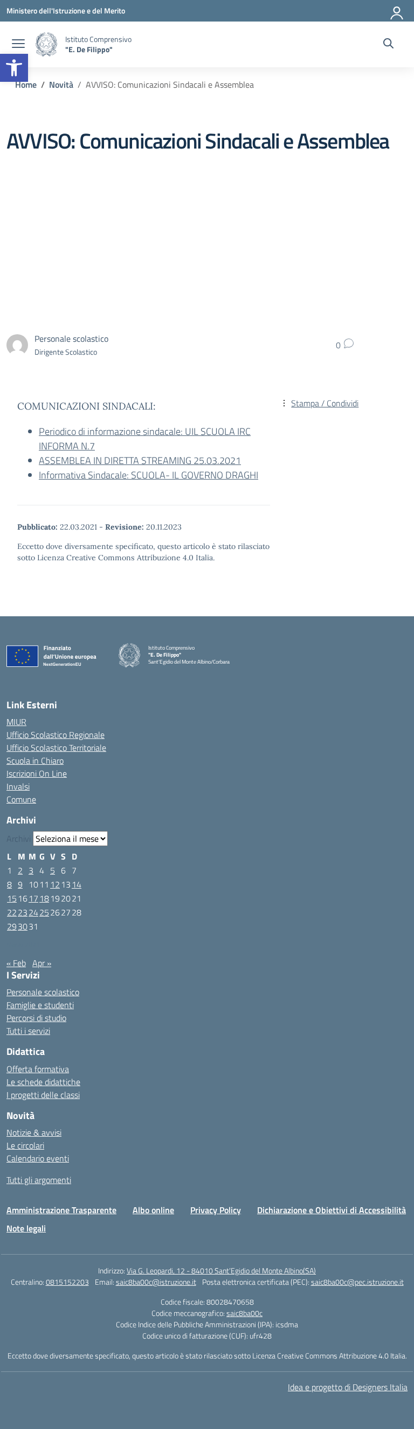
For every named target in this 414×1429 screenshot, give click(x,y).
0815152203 (67, 1281)
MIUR (16, 721)
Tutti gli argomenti (38, 1179)
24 (33, 912)
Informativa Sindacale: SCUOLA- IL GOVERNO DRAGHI (148, 475)
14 (76, 884)
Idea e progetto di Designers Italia (348, 1387)
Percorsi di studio (36, 1017)
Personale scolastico (42, 991)
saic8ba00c (244, 1313)
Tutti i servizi (28, 1030)
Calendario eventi (37, 1158)
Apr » (41, 962)
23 (22, 912)
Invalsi (18, 786)
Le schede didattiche (43, 1081)
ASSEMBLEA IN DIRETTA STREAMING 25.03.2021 (140, 460)
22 (12, 912)
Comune (21, 799)
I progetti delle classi (43, 1094)
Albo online (153, 1209)
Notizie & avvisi (33, 1132)
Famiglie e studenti (40, 1004)
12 (55, 884)
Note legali (26, 1228)
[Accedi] (397, 11)
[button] (14, 68)
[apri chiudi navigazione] (18, 44)
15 (12, 898)
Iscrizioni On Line (36, 773)
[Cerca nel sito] (388, 45)
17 (33, 898)
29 (12, 926)
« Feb (16, 962)
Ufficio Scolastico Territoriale (56, 747)
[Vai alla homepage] (46, 44)
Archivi (18, 838)
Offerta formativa (37, 1068)
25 (44, 912)
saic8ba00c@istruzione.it (156, 1281)
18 (44, 898)
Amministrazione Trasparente (61, 1209)
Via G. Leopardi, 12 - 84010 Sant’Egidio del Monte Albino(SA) (221, 1270)
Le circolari (25, 1145)
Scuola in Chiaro (35, 760)
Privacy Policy (215, 1209)
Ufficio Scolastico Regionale (55, 734)
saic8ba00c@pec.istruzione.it (357, 1281)
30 (22, 926)
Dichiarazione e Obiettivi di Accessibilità (331, 1209)
